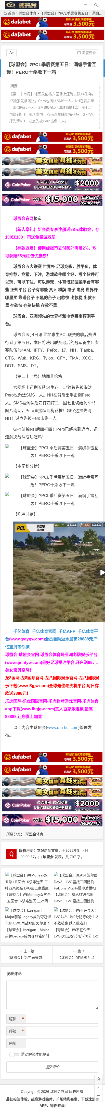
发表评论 (88, 53)
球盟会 (48, 857)
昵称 (16, 1019)
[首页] (98, 1079)
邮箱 (16, 1031)
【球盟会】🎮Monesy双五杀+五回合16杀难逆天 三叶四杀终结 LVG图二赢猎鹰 (28, 901)
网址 (12, 1043)
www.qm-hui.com (62, 727)
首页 (11, 13)
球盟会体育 (27, 13)
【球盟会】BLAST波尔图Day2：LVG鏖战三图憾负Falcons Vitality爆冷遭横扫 (75, 901)
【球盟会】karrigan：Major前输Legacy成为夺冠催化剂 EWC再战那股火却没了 (27, 936)
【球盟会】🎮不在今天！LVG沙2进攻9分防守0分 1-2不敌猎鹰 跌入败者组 (76, 936)
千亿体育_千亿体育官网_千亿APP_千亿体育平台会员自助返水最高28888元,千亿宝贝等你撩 (51, 639)
